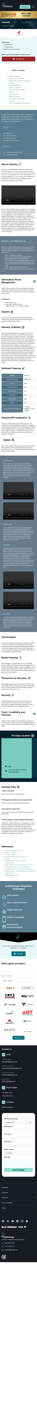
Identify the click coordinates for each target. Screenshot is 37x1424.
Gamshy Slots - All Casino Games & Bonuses (18, 869)
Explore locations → (8, 1107)
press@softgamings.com (10, 1075)
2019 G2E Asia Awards (12, 875)
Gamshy (7, 858)
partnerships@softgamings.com (12, 1068)
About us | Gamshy (11, 852)
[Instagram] (22, 1221)
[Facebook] (3, 1221)
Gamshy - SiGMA (10, 854)
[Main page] (8, 5)
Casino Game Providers (8, 26)
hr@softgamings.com (8, 1081)
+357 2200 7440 (7, 1092)
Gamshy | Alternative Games (13, 850)
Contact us (25, 7)
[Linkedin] (17, 1221)
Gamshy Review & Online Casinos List (16, 856)
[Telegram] (27, 1221)
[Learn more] (9, 988)
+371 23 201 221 (7, 1096)
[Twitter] (8, 1221)
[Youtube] (12, 1221)
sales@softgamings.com (9, 1062)
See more (18, 1038)
